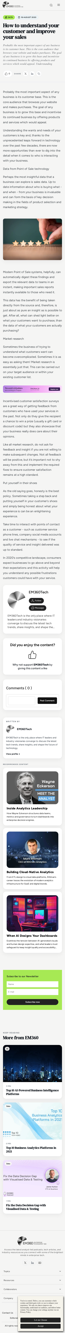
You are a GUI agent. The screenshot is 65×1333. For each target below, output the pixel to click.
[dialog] (40, 1313)
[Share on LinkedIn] (32, 73)
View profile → (13, 754)
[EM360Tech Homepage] (32, 1247)
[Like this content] (6, 73)
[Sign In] (36, 600)
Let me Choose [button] (40, 1320)
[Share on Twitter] (25, 73)
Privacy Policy (25, 1312)
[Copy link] (39, 73)
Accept (41, 1326)
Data (10, 17)
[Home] (13, 7)
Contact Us (7, 1313)
